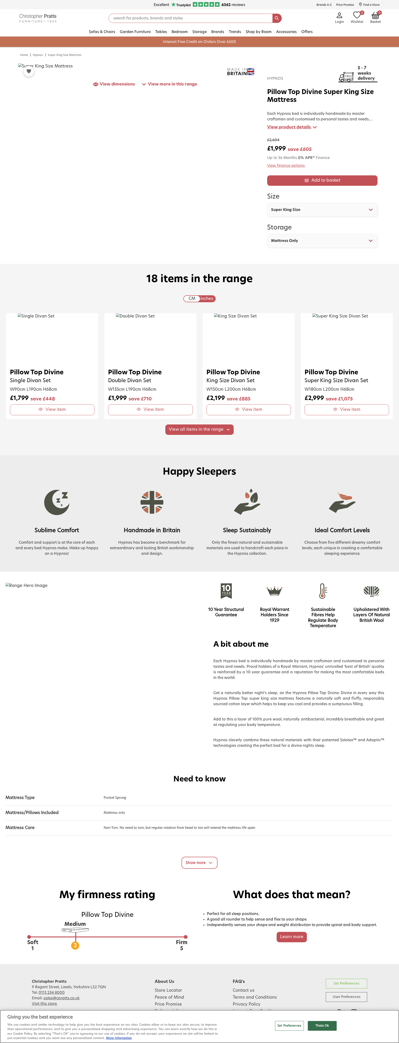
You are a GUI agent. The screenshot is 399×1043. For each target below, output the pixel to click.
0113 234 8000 (52, 992)
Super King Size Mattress (65, 55)
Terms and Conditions (255, 997)
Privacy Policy (246, 1004)
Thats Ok (322, 1025)
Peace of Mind (169, 997)
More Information (119, 1038)
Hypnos (38, 55)
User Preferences (346, 997)
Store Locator (168, 990)
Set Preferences (346, 983)
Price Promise (168, 1004)
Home (24, 55)
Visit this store (45, 1004)
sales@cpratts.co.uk (61, 998)
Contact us (243, 990)
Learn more (291, 937)
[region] (199, 1026)
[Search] (277, 18)
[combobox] (322, 210)
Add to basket (325, 180)
